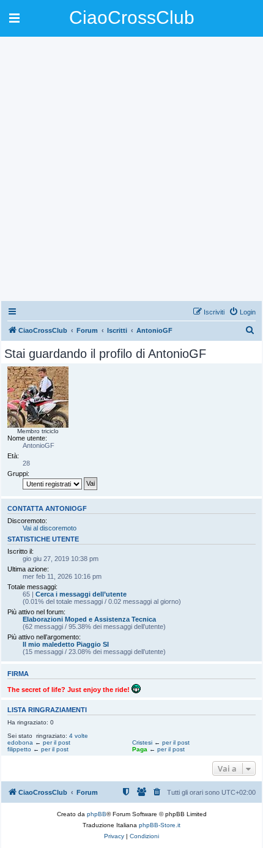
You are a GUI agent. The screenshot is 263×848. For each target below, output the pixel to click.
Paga (139, 749)
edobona (20, 742)
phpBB (96, 814)
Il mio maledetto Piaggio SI (66, 644)
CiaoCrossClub (131, 17)
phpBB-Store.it (159, 825)
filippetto (19, 749)
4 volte (78, 735)
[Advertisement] (131, 168)
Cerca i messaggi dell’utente (81, 594)
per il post (56, 742)
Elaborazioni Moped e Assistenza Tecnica (89, 619)
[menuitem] (242, 312)
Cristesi (142, 742)
